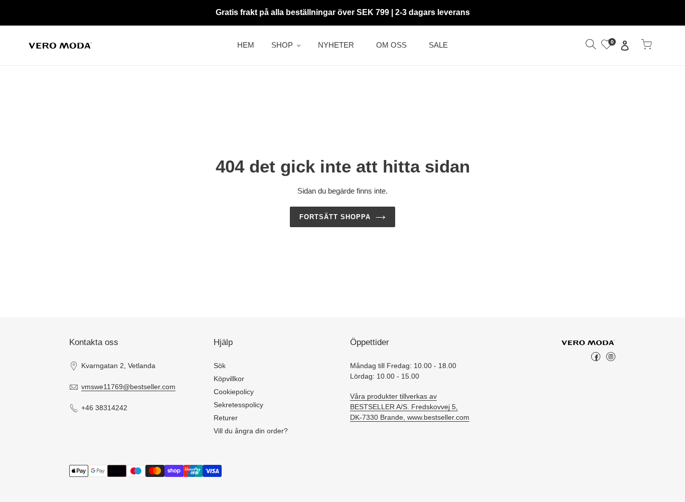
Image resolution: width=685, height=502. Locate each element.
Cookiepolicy (234, 392)
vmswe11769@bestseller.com (128, 387)
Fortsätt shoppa (335, 217)
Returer (226, 418)
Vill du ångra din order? (251, 431)
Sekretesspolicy (238, 405)
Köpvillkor (229, 379)
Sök (220, 366)
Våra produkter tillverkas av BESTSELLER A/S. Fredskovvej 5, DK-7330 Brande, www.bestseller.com (409, 406)
